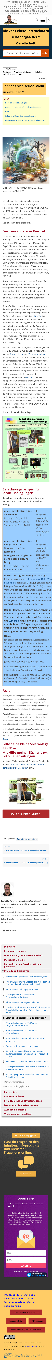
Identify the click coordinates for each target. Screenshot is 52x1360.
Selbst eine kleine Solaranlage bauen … (20, 116)
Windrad (29, 377)
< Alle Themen (10, 69)
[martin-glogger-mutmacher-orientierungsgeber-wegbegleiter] (21, 20)
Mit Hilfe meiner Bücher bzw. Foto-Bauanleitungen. (25, 120)
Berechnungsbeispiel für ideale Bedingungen (23, 107)
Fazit (7, 112)
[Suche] (35, 20)
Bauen (5, 738)
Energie (37, 316)
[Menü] (41, 20)
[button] (26, 947)
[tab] (26, 930)
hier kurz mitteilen (31, 1346)
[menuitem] (35, 20)
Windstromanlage (37, 354)
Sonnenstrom (16, 354)
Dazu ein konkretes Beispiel (16, 103)
